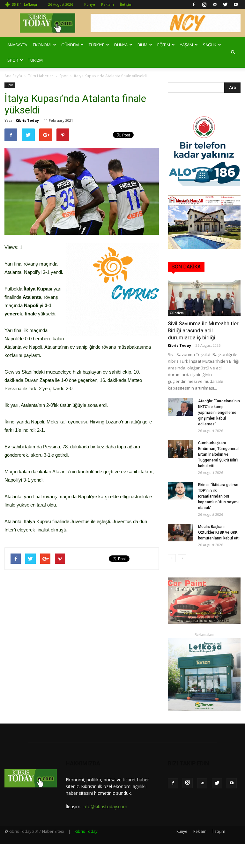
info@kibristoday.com (105, 806)
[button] (233, 52)
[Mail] (214, 4)
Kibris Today (27, 120)
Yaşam (186, 45)
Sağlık (209, 45)
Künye (89, 4)
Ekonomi (42, 45)
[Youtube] (236, 4)
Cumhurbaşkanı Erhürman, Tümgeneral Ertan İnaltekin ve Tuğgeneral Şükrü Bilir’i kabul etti (218, 454)
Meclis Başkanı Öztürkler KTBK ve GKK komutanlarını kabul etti (219, 532)
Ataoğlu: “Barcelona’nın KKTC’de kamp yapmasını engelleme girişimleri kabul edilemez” (219, 412)
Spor (12, 60)
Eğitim (163, 45)
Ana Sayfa (13, 76)
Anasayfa (17, 45)
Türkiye (96, 45)
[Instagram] (204, 4)
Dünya (121, 45)
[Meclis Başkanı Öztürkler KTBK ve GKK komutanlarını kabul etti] (180, 532)
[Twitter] (225, 4)
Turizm (35, 60)
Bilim (142, 45)
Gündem (70, 45)
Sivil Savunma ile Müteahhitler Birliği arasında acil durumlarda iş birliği (203, 330)
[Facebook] (193, 4)
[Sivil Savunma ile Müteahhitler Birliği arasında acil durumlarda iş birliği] (204, 298)
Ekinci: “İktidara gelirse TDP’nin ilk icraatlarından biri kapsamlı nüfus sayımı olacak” (218, 496)
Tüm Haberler (40, 76)
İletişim (126, 4)
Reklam (107, 4)
